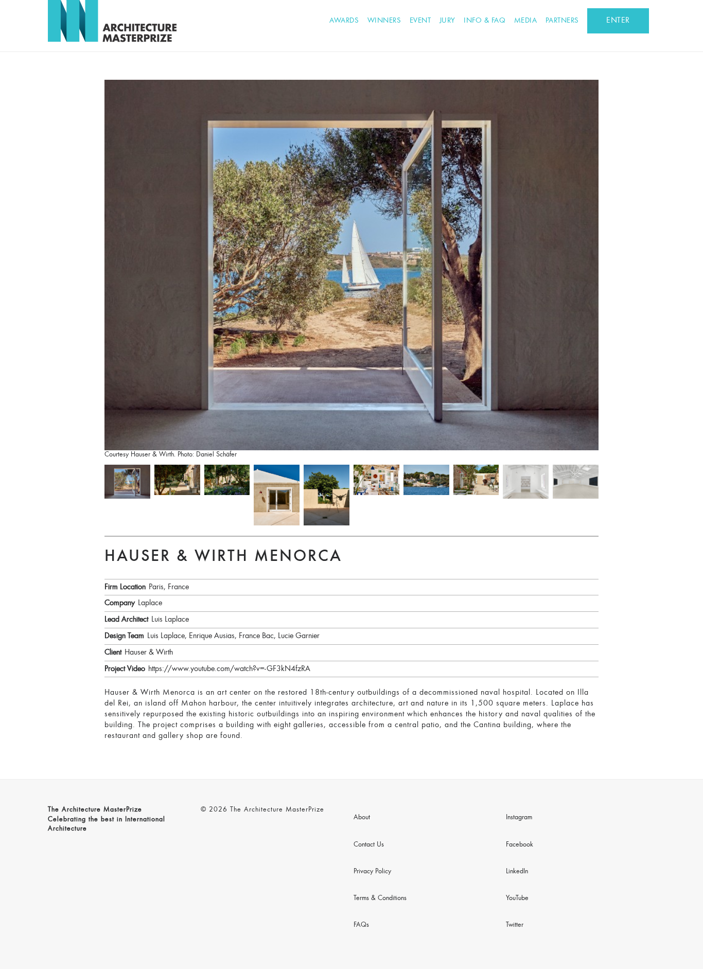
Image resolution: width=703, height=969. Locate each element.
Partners (562, 21)
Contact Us (369, 845)
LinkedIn (517, 871)
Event (420, 21)
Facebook (519, 845)
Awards (344, 21)
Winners (384, 21)
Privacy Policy (372, 871)
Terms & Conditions (380, 898)
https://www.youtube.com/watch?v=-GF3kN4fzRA (229, 669)
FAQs (361, 925)
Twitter (514, 925)
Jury (447, 21)
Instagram (519, 817)
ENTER (618, 20)
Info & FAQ (484, 21)
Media (525, 21)
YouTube (517, 898)
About (362, 817)
